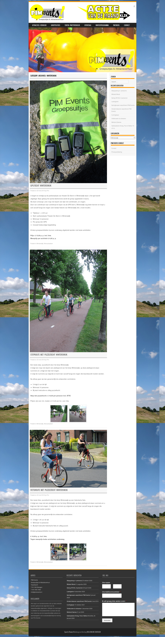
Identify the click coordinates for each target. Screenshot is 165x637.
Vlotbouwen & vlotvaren (118, 118)
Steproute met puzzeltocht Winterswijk (48, 354)
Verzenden (107, 620)
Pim (48, 191)
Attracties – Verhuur (39, 25)
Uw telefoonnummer (111, 592)
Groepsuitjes (55, 25)
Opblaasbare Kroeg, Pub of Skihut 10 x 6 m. (80, 616)
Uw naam (106, 582)
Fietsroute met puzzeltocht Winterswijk (49, 490)
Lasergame (114, 101)
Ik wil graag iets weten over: (114, 601)
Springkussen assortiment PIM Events (122, 105)
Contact (127, 25)
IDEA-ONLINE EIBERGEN (94, 632)
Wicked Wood (115, 94)
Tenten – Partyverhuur (72, 25)
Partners (116, 25)
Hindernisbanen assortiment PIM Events (79, 601)
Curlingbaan (115, 115)
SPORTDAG (87, 25)
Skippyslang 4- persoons (119, 91)
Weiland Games (116, 122)
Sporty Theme (68, 632)
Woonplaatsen (48, 243)
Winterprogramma (102, 25)
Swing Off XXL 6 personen (119, 98)
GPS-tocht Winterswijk (40, 185)
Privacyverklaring (116, 152)
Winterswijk (39, 243)
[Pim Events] (79, 12)
